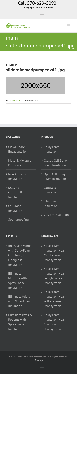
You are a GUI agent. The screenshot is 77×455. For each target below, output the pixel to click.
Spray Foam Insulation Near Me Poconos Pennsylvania (54, 253)
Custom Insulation (56, 215)
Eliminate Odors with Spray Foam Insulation (19, 301)
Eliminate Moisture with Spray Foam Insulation (17, 280)
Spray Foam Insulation (51, 149)
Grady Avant (15, 100)
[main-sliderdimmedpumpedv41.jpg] (35, 80)
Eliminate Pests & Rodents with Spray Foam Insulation (20, 322)
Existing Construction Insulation (16, 192)
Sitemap (39, 360)
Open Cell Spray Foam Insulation (55, 176)
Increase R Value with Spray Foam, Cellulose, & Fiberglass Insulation (19, 255)
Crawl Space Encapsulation (18, 149)
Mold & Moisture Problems (19, 162)
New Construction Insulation (20, 176)
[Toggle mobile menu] (69, 26)
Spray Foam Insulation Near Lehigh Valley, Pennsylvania (54, 276)
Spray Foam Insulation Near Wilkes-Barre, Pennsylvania (54, 299)
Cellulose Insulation (15, 208)
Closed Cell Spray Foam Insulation (55, 162)
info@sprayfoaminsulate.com (39, 7)
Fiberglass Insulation (51, 203)
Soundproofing (18, 219)
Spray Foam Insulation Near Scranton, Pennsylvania (54, 322)
